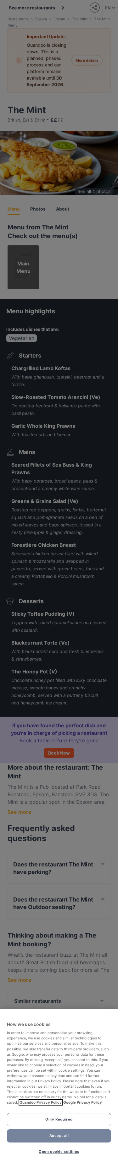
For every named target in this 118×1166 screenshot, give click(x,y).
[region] (59, 1087)
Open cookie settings (59, 1151)
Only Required (58, 1119)
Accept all (59, 1135)
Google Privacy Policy (82, 1102)
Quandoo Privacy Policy (41, 1102)
